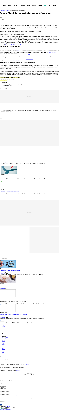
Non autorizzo (7, 391)
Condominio (30, 7)
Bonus (4, 5)
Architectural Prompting (37, 7)
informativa (27, 364)
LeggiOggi (3, 340)
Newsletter (3, 326)
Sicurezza (34, 5)
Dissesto (50, 7)
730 (25, 7)
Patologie (28, 5)
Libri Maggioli (4, 335)
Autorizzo (2, 391)
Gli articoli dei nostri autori (6, 10)
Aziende (45, 5)
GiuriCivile (3, 344)
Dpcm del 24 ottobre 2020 (52, 52)
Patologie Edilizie (3, 388)
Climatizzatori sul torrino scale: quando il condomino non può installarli (10, 191)
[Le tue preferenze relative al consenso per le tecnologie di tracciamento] (4, 408)
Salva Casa (20, 7)
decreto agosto (19, 50)
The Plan (3, 343)
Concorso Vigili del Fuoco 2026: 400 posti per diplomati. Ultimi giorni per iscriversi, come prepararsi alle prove (13, 299)
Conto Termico (14, 7)
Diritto (2, 339)
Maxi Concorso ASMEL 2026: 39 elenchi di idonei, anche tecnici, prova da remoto (10, 270)
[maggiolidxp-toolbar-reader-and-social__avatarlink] (1, 19)
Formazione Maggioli (5, 337)
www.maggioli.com (7, 406)
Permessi (9, 5)
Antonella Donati (3, 162)
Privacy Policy (2, 409)
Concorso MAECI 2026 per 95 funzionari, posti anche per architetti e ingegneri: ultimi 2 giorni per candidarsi (13, 314)
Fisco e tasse (3, 341)
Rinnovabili (45, 7)
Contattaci (3, 325)
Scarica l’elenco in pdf (29, 59)
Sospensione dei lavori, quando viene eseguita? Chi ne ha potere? (14, 44)
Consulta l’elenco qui (29, 54)
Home (1, 10)
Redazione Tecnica (2, 273)
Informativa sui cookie (7, 409)
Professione (15, 5)
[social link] (1, 108)
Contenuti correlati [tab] (4, 258)
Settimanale (2, 387)
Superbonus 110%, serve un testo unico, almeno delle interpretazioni (15, 69)
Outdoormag (3, 342)
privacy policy (18, 370)
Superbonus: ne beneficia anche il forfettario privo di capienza (15, 60)
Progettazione (22, 5)
